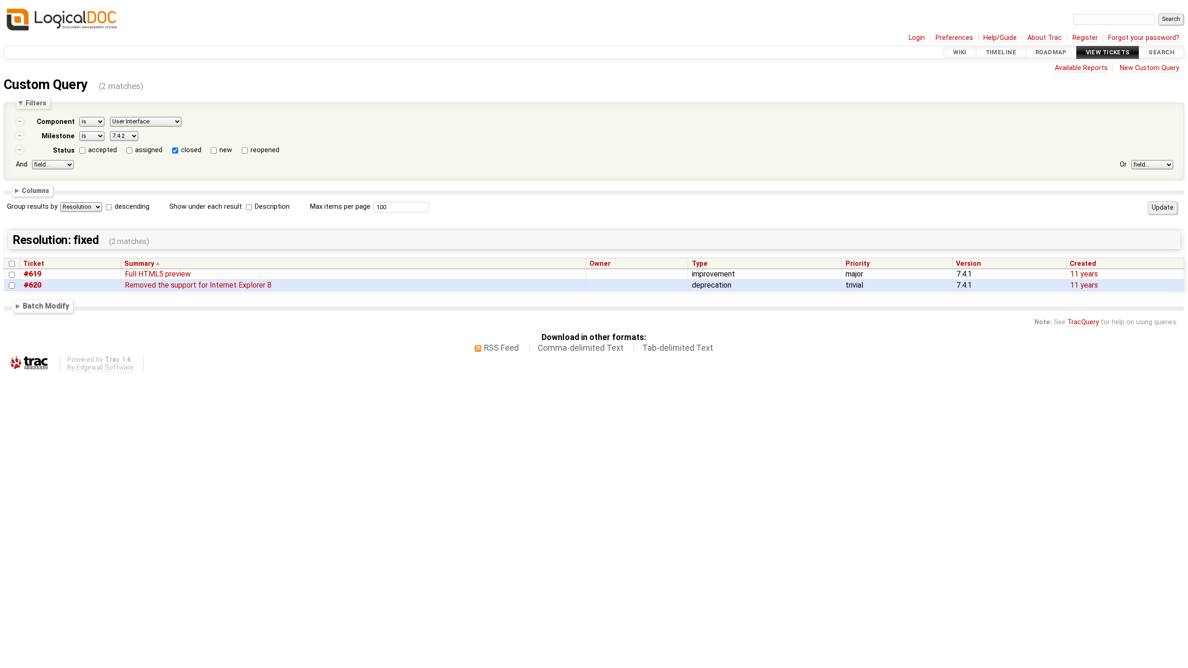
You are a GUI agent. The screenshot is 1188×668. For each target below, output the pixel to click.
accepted (102, 150)
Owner (600, 264)
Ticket (33, 264)
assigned (148, 150)
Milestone (58, 136)
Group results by (32, 207)
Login (917, 38)
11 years (1084, 274)
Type (700, 264)
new (226, 150)
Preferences (954, 38)
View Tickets (1108, 52)
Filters (36, 103)
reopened (265, 150)
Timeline (1001, 52)
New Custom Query (1149, 68)
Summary (139, 264)
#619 (32, 274)
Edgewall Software (105, 368)
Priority (858, 264)
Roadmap (1051, 52)
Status (64, 150)
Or (1123, 164)
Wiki (960, 52)
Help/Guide (1000, 38)
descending (132, 207)
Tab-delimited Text (677, 348)
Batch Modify (46, 306)
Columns (35, 190)
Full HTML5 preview (158, 274)
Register (1085, 38)
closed (191, 150)
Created (1083, 264)
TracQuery (1083, 322)
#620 (32, 285)
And (21, 164)
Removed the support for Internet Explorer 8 (198, 285)
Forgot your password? (1143, 38)
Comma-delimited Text (581, 348)
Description (271, 207)
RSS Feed (501, 348)
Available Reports (1081, 68)
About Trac (1044, 38)
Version (968, 264)
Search (1162, 52)
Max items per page (340, 207)
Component (56, 122)
